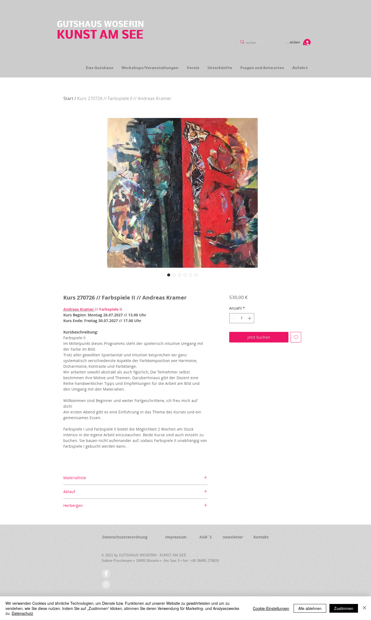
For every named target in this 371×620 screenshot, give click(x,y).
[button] (305, 42)
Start (68, 98)
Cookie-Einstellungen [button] (271, 608)
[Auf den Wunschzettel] (296, 337)
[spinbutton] (242, 318)
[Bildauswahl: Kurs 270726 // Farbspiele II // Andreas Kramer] (168, 275)
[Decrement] (233, 318)
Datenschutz (22, 613)
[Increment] (250, 318)
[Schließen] (364, 608)
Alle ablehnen (310, 608)
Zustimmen (343, 608)
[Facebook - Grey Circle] (106, 573)
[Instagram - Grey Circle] (106, 584)
